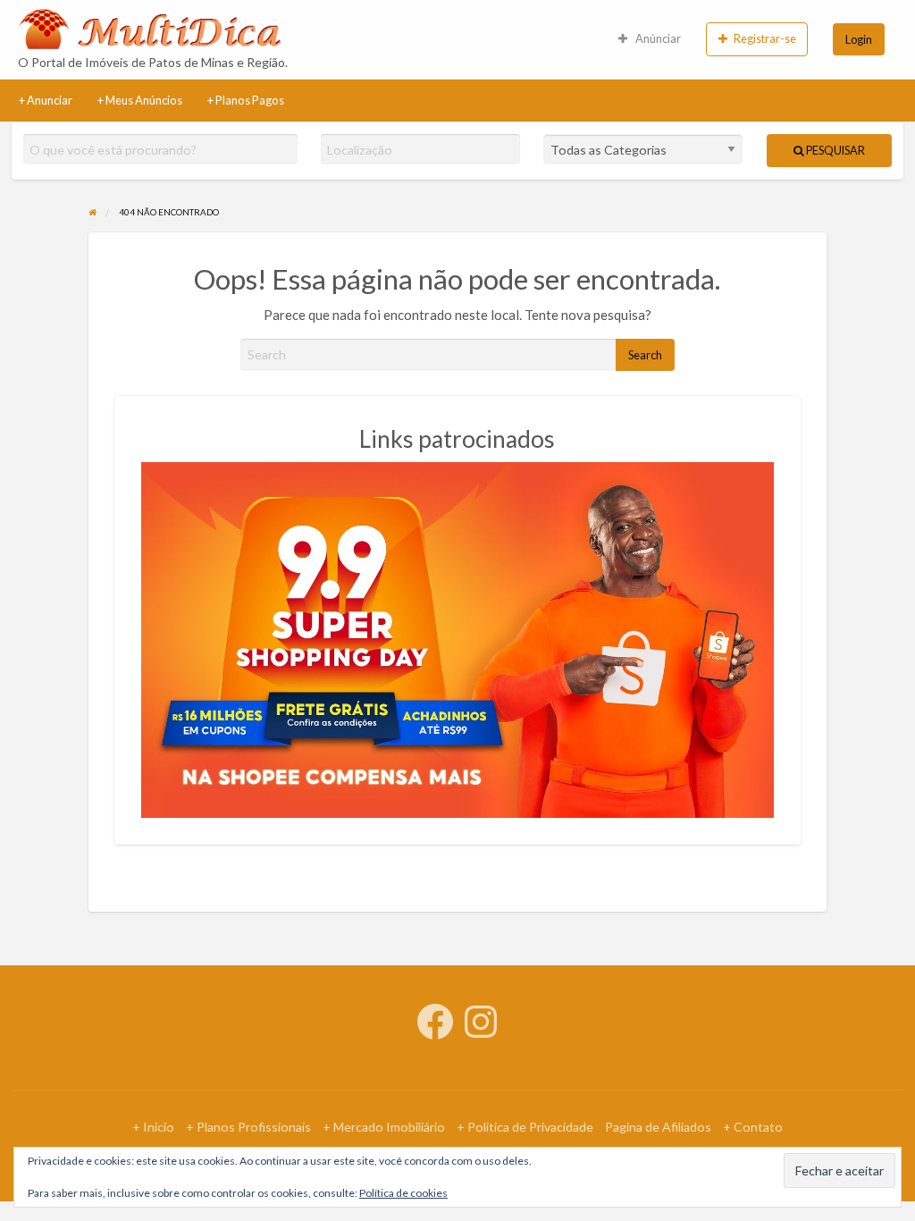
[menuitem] (757, 38)
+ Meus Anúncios (139, 100)
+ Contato (753, 1126)
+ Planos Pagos (245, 100)
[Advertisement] (528, 39)
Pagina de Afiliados (658, 1126)
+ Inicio (153, 1126)
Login (858, 39)
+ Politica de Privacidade (525, 1126)
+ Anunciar (45, 100)
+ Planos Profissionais (248, 1126)
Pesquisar (834, 150)
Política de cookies (403, 1193)
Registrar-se (765, 38)
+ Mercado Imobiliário (384, 1126)
